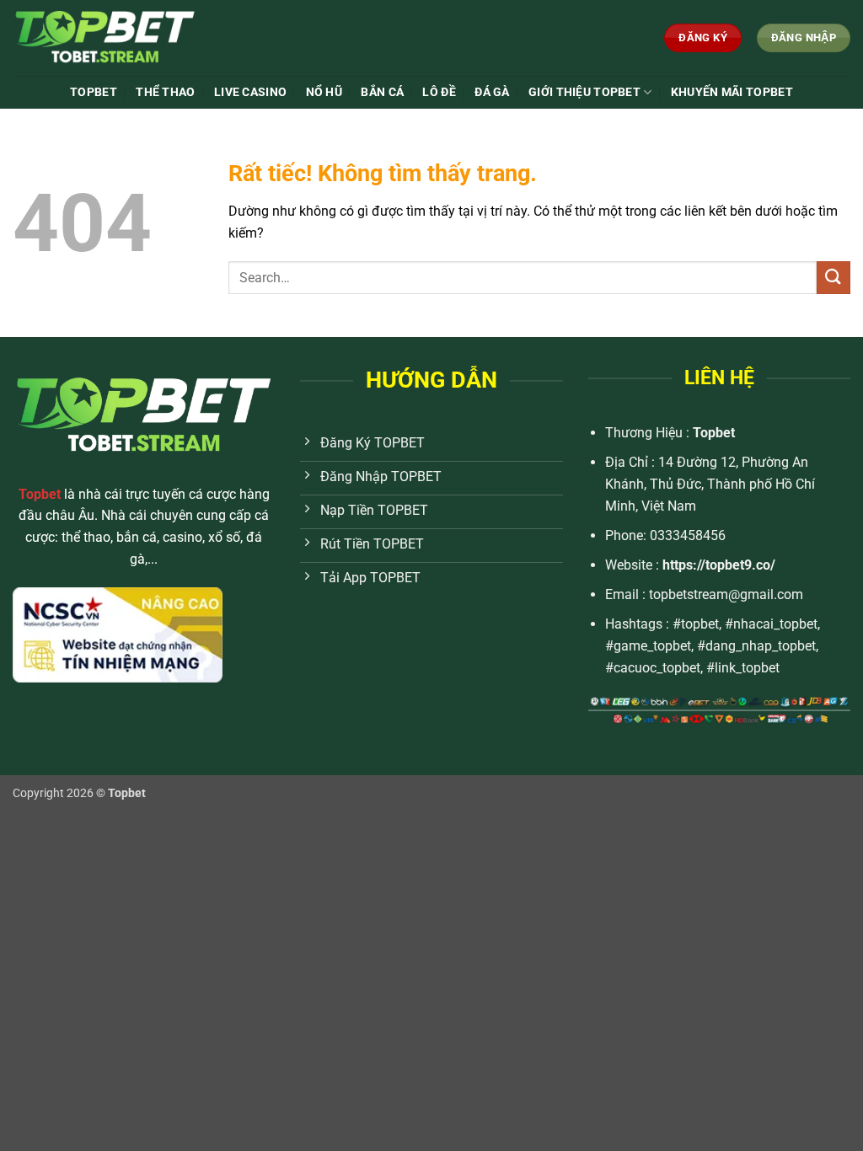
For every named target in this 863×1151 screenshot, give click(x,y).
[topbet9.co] (138, 38)
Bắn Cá (382, 92)
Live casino (250, 92)
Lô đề (438, 92)
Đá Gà (491, 92)
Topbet (714, 433)
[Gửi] (833, 277)
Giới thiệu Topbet (584, 92)
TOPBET (93, 92)
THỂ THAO (165, 92)
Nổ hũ (324, 92)
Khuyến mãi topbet (732, 92)
